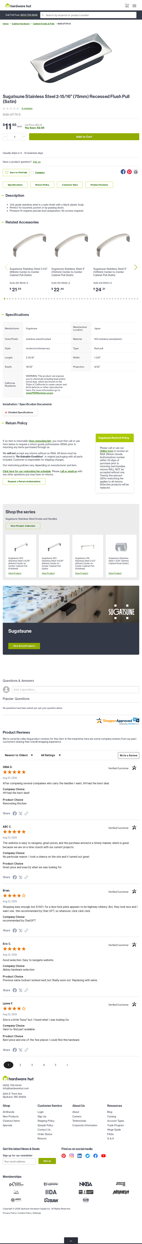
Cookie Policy (24, 1213)
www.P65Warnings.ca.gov (39, 393)
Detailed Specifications (20, 412)
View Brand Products (24, 646)
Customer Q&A (70, 185)
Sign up (47, 1161)
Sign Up (42, 1116)
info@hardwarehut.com (16, 1088)
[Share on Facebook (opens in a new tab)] (15, 814)
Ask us (37, 161)
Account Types (115, 1120)
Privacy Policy (9, 1213)
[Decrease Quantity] (5, 136)
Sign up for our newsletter (18, 1155)
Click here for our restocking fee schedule (27, 471)
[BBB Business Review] (86, 1192)
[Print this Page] (135, 172)
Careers (76, 1116)
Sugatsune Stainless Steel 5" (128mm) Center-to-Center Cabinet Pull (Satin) (110, 272)
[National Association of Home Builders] (86, 1200)
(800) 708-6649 (28, 15)
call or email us (68, 471)
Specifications (15, 185)
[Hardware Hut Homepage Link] (19, 5)
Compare (40, 172)
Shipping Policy (46, 1120)
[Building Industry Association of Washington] (51, 1200)
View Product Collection (23, 526)
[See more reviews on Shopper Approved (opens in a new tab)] (26, 813)
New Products (11, 1116)
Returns (42, 1138)
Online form (106, 451)
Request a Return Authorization (24, 481)
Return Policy (42, 185)
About (75, 1111)
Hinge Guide (114, 1129)
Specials (7, 1125)
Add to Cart (84, 136)
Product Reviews (99, 185)
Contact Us (44, 1129)
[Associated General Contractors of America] (16, 1200)
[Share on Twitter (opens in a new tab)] (21, 813)
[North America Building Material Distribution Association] (120, 1192)
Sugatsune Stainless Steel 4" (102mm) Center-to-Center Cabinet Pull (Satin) (68, 272)
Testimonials (79, 1120)
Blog (109, 1111)
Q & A (110, 1138)
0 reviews (27, 108)
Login (41, 1111)
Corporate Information (84, 1125)
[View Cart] (126, 5)
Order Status (45, 1134)
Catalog (111, 1116)
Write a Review (128, 755)
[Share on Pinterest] (129, 172)
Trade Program (115, 1125)
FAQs (110, 1134)
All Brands (8, 1111)
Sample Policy (45, 1125)
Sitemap (37, 1213)
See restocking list (39, 441)
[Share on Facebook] (123, 172)
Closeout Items (11, 1120)
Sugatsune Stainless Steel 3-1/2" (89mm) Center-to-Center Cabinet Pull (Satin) (28, 272)
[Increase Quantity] (23, 136)
